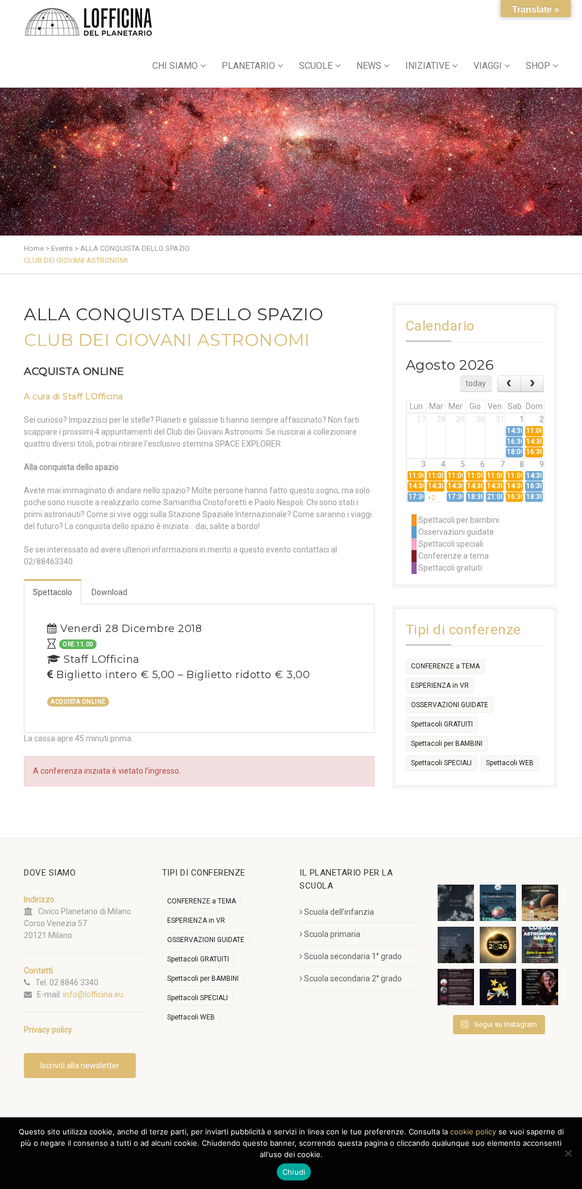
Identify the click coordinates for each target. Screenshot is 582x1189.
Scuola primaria (332, 934)
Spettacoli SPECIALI (441, 763)
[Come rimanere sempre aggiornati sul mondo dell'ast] (456, 987)
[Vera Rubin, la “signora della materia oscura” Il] (540, 987)
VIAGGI (487, 65)
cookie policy (473, 1131)
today (475, 383)
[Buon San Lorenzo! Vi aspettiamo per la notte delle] (456, 945)
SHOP (538, 65)
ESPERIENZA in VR (440, 686)
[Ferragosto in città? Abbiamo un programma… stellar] (498, 903)
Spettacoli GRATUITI (442, 724)
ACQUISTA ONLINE (74, 371)
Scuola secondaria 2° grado (353, 978)
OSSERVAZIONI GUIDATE (449, 705)
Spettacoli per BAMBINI (447, 744)
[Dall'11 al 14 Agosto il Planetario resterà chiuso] (540, 903)
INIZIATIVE (427, 65)
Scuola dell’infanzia (339, 911)
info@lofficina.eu (93, 994)
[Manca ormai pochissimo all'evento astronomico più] (498, 945)
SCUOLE (315, 65)
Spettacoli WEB (510, 763)
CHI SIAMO (175, 65)
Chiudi (294, 1171)
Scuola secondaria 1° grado (353, 956)
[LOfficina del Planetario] (88, 21)
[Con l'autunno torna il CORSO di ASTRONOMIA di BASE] (540, 945)
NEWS (368, 65)
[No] (567, 1153)
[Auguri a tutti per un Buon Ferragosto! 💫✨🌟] (456, 903)
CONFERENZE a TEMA (445, 666)
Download (109, 592)
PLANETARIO (248, 65)
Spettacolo (52, 592)
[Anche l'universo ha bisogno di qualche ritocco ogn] (498, 987)
